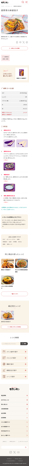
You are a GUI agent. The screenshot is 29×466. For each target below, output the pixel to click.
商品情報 (3, 395)
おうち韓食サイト (5, 426)
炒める (20, 241)
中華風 (15, 241)
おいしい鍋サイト (5, 435)
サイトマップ (20, 460)
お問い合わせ (12, 441)
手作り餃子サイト (5, 431)
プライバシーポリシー (18, 458)
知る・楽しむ (4, 404)
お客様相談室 (4, 409)
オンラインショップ (24, 441)
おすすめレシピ (5, 400)
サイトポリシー (9, 458)
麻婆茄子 (5, 241)
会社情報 (3, 413)
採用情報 (3, 417)
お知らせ (4, 441)
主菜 (10, 241)
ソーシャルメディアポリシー (11, 460)
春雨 (18, 239)
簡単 (4, 244)
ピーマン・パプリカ (11, 239)
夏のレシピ (9, 244)
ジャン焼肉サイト (5, 422)
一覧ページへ (14, 294)
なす (4, 239)
